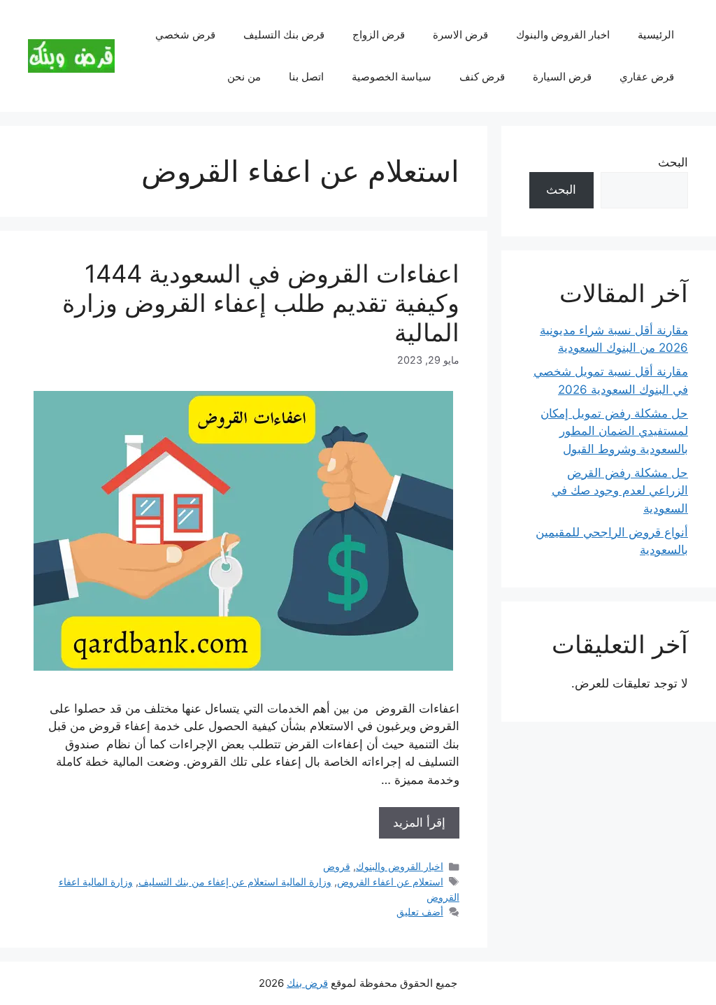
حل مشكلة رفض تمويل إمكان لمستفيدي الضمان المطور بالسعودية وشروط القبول (614, 431)
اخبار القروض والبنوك (563, 34)
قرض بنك (307, 983)
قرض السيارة (562, 76)
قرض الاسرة (460, 34)
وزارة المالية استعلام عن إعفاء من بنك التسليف (234, 882)
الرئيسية (656, 34)
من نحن (244, 76)
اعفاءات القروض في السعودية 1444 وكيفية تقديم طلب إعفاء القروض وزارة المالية (260, 303)
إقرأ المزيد (419, 822)
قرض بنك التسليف (283, 34)
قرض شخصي (185, 34)
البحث (673, 162)
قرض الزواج (378, 34)
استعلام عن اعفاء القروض (390, 882)
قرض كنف (482, 76)
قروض (336, 866)
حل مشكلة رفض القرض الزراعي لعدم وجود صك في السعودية (620, 490)
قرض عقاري (647, 76)
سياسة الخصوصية (391, 76)
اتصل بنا (306, 76)
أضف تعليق (419, 912)
